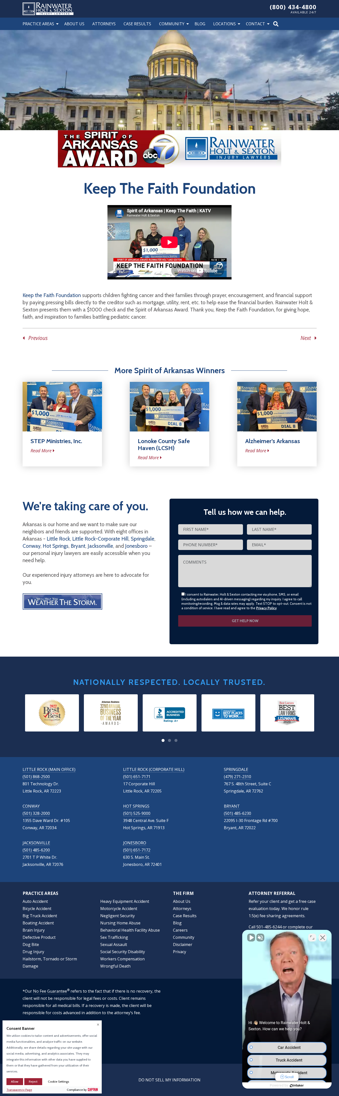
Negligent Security (117, 915)
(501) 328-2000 (36, 813)
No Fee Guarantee (50, 991)
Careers (180, 930)
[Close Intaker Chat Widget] (323, 938)
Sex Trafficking (114, 937)
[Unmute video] (251, 938)
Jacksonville (100, 546)
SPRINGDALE (236, 769)
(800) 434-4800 (293, 7)
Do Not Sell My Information (169, 1080)
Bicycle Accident (37, 908)
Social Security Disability (122, 951)
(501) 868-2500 (36, 776)
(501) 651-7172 (136, 850)
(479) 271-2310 (237, 776)
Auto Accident (35, 901)
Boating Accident (38, 923)
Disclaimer (182, 944)
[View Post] (62, 406)
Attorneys (104, 24)
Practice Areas (38, 24)
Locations (224, 24)
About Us (74, 24)
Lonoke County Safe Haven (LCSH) (164, 444)
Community (171, 24)
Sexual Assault (113, 944)
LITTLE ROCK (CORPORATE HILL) (153, 769)
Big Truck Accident (40, 915)
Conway (31, 546)
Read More (41, 451)
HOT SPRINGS (136, 806)
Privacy (179, 951)
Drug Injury (33, 951)
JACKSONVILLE (36, 843)
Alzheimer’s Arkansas (272, 441)
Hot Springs (55, 546)
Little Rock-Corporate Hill (100, 539)
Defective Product (39, 937)
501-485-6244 (269, 927)
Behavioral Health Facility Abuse (130, 930)
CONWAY (31, 806)
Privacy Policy (266, 608)
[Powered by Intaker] (296, 1085)
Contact (255, 24)
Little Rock (58, 539)
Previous (36, 338)
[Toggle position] (312, 938)
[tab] (163, 740)
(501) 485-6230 (237, 813)
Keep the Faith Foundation (52, 295)
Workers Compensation (122, 959)
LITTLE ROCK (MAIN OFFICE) (49, 769)
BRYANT (232, 806)
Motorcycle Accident (118, 908)
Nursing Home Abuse (120, 923)
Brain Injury (34, 930)
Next (308, 338)
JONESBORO (134, 843)
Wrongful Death (115, 966)
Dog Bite (31, 944)
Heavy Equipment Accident (124, 901)
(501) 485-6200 (36, 850)
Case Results (137, 24)
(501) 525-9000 (136, 813)
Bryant (78, 546)
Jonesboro (136, 546)
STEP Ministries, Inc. (56, 441)
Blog (200, 24)
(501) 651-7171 (136, 776)
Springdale (142, 539)
